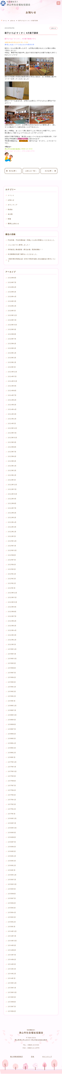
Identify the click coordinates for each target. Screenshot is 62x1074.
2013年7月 (12, 1006)
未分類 (10, 214)
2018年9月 (12, 720)
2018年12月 (12, 706)
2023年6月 (12, 456)
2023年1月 (12, 480)
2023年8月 (12, 447)
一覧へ (31, 171)
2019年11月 (12, 654)
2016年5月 (12, 851)
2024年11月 (12, 376)
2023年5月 (12, 461)
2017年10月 (12, 771)
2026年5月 (12, 292)
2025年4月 (12, 353)
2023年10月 (12, 438)
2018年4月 (12, 743)
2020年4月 (12, 630)
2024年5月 (12, 405)
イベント (11, 195)
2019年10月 (12, 658)
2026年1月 (12, 311)
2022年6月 (12, 513)
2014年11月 (12, 936)
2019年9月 (12, 663)
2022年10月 (12, 494)
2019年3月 (12, 691)
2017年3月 (12, 804)
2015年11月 (12, 879)
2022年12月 (12, 485)
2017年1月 (12, 814)
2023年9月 (12, 442)
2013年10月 (12, 992)
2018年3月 (12, 748)
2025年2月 (12, 362)
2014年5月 (12, 964)
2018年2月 (12, 753)
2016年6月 (12, 847)
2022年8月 (12, 503)
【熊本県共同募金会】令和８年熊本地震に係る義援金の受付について (32, 260)
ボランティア (12, 205)
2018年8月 (12, 724)
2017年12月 (12, 762)
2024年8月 (12, 390)
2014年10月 (12, 941)
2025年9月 (12, 329)
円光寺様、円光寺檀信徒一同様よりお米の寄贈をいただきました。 (32, 240)
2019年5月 (12, 682)
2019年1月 (12, 701)
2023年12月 (12, 428)
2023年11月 (12, 433)
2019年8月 (12, 668)
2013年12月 (12, 983)
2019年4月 (12, 687)
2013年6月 (12, 1011)
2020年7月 (12, 616)
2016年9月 (12, 832)
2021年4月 (12, 574)
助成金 (10, 209)
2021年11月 (12, 546)
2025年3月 (12, 358)
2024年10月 (12, 381)
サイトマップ (47, 1057)
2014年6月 (12, 959)
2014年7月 (12, 955)
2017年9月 (12, 776)
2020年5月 (12, 626)
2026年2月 (12, 306)
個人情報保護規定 (16, 1057)
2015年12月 (12, 875)
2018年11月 (12, 710)
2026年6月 (12, 287)
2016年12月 (12, 818)
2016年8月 (12, 837)
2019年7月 (12, 673)
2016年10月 (12, 828)
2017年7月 (12, 785)
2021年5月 (12, 569)
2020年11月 (12, 597)
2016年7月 (12, 842)
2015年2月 (12, 922)
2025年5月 (12, 348)
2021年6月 (12, 564)
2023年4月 (12, 466)
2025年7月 (12, 339)
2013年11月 (12, 988)
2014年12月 (12, 931)
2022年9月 (12, 499)
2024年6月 (12, 400)
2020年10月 (12, 602)
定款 (32, 1057)
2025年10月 (12, 325)
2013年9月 (12, 997)
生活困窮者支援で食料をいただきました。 (23, 254)
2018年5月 (12, 738)
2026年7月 (12, 282)
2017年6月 (12, 790)
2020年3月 (12, 635)
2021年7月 (12, 560)
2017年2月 (12, 809)
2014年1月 (12, 978)
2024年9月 (12, 386)
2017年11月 (12, 767)
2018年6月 (12, 734)
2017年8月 (12, 781)
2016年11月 (12, 823)
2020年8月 (12, 611)
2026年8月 (12, 278)
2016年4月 (12, 856)
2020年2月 (12, 640)
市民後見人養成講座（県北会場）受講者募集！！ (25, 249)
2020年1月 (12, 644)
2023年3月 (12, 470)
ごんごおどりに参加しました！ (19, 245)
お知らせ (11, 200)
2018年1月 (12, 757)
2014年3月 (12, 969)
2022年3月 (12, 527)
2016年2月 (12, 865)
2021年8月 (12, 555)
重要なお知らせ (13, 223)
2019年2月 (12, 696)
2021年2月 (12, 583)
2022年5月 (12, 517)
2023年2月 (12, 475)
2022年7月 (12, 508)
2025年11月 (12, 320)
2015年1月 (11, 927)
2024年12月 (12, 372)
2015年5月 (12, 908)
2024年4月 (12, 409)
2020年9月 (12, 607)
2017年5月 (12, 795)
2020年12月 (12, 593)
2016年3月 (12, 861)
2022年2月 (12, 532)
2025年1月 (12, 367)
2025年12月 (12, 315)
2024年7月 (12, 395)
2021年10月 (12, 550)
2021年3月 (12, 579)
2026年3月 (12, 301)
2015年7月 (12, 898)
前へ (13, 171)
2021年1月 (12, 588)
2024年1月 (12, 423)
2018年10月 (12, 715)
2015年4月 (12, 912)
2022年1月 (12, 536)
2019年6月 (12, 677)
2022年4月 (12, 522)
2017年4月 (12, 800)
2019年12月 (12, 649)
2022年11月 (12, 489)
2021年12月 (12, 541)
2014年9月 (12, 945)
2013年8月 (12, 1002)
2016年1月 (12, 870)
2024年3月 (12, 414)
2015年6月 (12, 903)
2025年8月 (12, 334)
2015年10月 (12, 884)
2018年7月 (12, 729)
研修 (9, 219)
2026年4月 (12, 296)
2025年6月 (12, 343)
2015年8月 (12, 894)
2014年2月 (12, 974)
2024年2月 (12, 419)
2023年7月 (12, 452)
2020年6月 (12, 621)
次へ (49, 171)
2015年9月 (12, 889)
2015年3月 (12, 917)
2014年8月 (12, 950)
